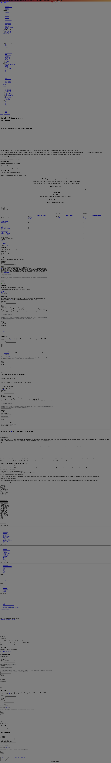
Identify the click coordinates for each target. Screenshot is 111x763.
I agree (1, 2)
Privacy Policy (7, 1)
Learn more (5, 2)
